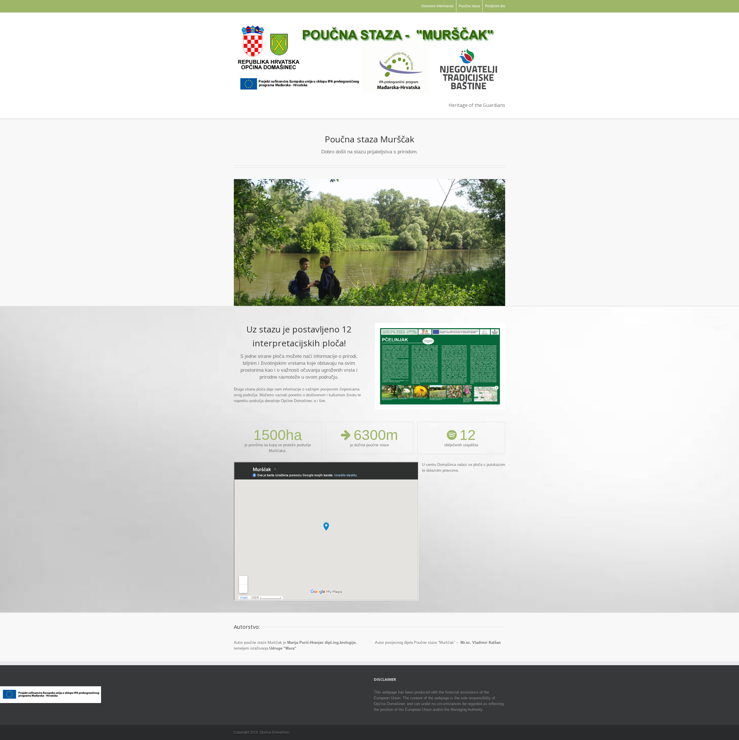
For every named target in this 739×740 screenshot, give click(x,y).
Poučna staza (469, 6)
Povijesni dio (495, 6)
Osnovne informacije (437, 6)
